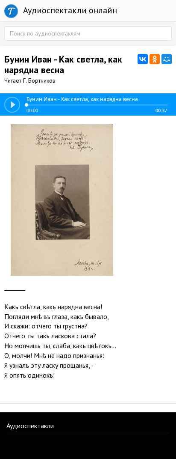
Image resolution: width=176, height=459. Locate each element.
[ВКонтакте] (143, 59)
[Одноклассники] (155, 59)
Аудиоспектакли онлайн (69, 10)
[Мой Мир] (166, 59)
